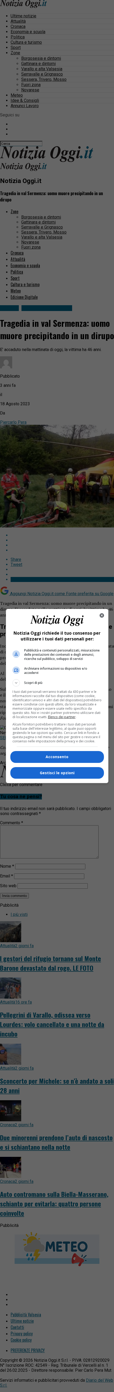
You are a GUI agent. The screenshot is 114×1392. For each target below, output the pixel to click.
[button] (57, 683)
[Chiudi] (102, 615)
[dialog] (57, 696)
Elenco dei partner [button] (62, 717)
